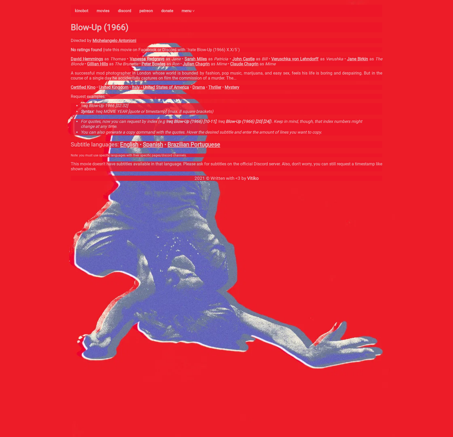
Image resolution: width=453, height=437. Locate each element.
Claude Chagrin (244, 63)
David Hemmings (87, 58)
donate (167, 10)
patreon (146, 10)
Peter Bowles (153, 63)
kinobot (81, 10)
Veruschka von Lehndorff (295, 58)
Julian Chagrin (196, 63)
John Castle (243, 58)
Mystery (232, 87)
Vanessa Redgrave (147, 58)
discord (124, 10)
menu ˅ (188, 10)
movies (103, 10)
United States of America (166, 87)
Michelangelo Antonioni (114, 40)
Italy (136, 87)
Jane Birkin (357, 58)
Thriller (214, 87)
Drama (198, 87)
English (129, 144)
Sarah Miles (196, 58)
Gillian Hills (97, 63)
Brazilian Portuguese (194, 144)
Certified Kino (83, 87)
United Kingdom (113, 87)
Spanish (153, 144)
